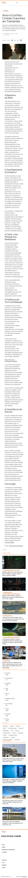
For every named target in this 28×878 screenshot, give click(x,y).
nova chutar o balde (11, 835)
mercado (13, 737)
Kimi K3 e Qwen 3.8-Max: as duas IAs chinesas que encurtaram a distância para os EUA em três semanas (13, 597)
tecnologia (17, 739)
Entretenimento (9, 678)
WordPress (24, 876)
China (4, 728)
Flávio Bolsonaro (6, 733)
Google (4, 735)
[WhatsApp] (18, 40)
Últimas (5, 10)
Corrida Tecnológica (12, 728)
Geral (6, 688)
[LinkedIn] (21, 40)
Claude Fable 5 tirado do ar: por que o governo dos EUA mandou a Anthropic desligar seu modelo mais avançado (13, 760)
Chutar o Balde (9, 542)
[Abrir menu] (17, 2)
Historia (7, 693)
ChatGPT (18, 726)
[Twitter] (15, 40)
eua (12, 730)
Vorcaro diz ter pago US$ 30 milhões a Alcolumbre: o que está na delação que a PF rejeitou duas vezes (12, 823)
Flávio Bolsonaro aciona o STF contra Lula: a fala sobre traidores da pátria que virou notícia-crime (12, 802)
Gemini (14, 733)
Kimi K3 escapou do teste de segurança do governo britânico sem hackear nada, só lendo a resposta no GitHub (12, 573)
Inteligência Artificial (11, 570)
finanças (17, 730)
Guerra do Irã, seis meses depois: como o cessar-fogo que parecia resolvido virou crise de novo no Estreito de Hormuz (13, 619)
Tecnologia (7, 714)
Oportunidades (8, 703)
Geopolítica (7, 592)
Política (7, 709)
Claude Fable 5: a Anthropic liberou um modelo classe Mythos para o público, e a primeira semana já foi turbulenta (13, 781)
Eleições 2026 (5, 730)
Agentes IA (5, 726)
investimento (5, 737)
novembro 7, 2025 (13, 33)
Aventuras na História (16, 546)
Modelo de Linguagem (7, 739)
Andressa (6, 33)
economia (21, 728)
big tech (11, 726)
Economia (6, 661)
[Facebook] (12, 40)
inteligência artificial (13, 735)
